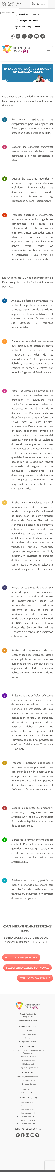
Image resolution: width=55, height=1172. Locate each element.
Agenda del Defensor (29, 1042)
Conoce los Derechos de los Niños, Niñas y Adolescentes (29, 1051)
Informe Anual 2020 (28, 1120)
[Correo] (42, 36)
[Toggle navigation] (49, 49)
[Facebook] (24, 36)
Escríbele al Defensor (29, 1084)
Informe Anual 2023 (28, 1109)
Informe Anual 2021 (28, 1117)
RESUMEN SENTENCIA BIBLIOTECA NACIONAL (27, 967)
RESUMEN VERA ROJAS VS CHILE (35, 978)
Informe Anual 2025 (28, 1102)
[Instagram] (30, 36)
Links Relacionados (28, 1064)
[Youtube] (36, 36)
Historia (29, 1030)
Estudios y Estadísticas (29, 1057)
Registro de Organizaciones (29, 1068)
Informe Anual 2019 (28, 1124)
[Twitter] (18, 36)
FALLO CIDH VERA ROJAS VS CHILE (21, 957)
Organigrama (29, 1038)
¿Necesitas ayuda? (29, 1080)
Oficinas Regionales (28, 1060)
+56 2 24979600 (31, 1020)
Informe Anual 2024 (28, 1106)
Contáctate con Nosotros (29, 1093)
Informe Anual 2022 (28, 1113)
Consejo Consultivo (29, 1034)
